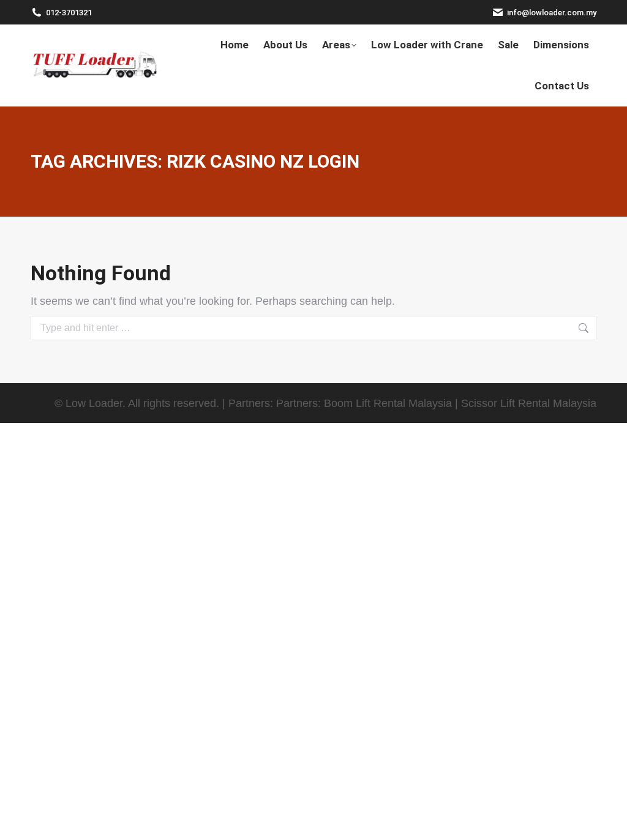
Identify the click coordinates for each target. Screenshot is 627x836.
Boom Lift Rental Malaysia (388, 403)
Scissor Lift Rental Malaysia (528, 403)
